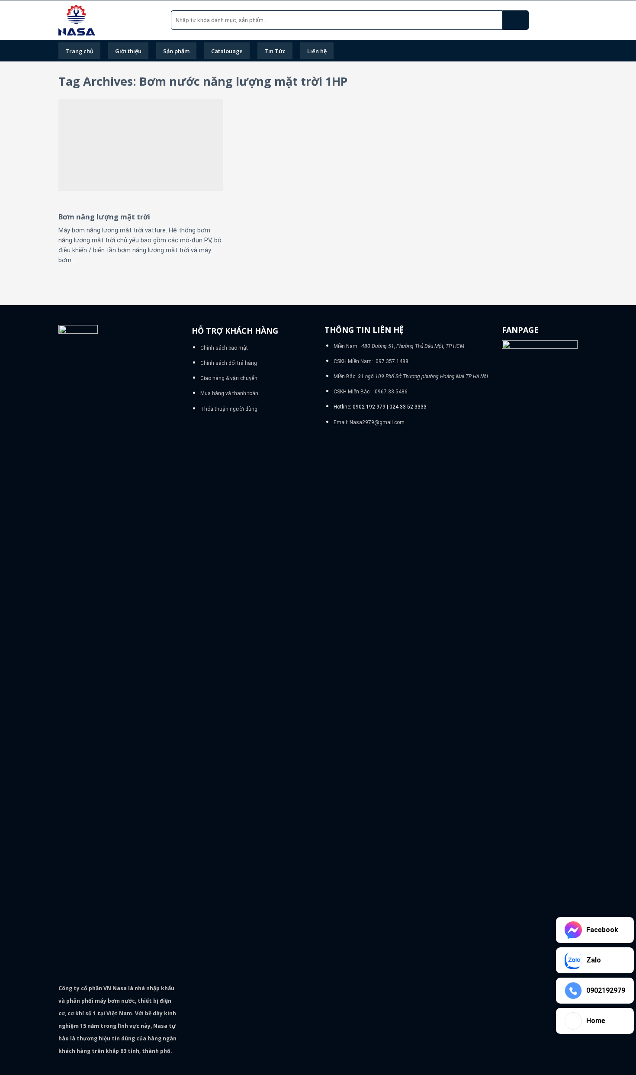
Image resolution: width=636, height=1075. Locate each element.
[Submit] (516, 20)
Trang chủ (79, 51)
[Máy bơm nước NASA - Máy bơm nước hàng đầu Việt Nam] (108, 20)
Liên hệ (317, 51)
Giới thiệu (128, 51)
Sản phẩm (176, 51)
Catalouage (227, 51)
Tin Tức (275, 51)
